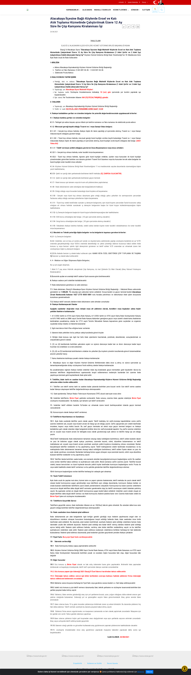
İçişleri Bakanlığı (133, 2)
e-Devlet (121, 2)
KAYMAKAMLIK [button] (72, 10)
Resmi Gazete (112, 663)
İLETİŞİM (146, 10)
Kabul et (149, 672)
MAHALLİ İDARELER (102, 10)
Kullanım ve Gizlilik (94, 663)
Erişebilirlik (77, 663)
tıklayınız (140, 672)
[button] (133, 26)
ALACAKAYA (87, 10)
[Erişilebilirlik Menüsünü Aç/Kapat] (185, 669)
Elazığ (144, 2)
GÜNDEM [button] (134, 10)
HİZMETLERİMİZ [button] (120, 10)
